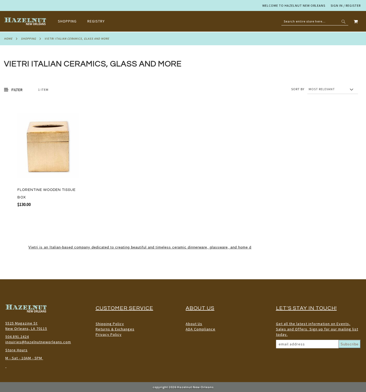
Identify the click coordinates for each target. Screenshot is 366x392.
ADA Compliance (200, 329)
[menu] (84, 21)
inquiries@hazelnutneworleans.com (38, 342)
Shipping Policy (110, 323)
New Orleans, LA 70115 (26, 328)
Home (8, 38)
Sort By (297, 89)
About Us (194, 323)
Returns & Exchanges (115, 329)
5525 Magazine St (21, 323)
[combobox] (314, 21)
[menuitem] (70, 21)
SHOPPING (28, 38)
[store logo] (25, 21)
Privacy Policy (109, 334)
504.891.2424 (17, 336)
